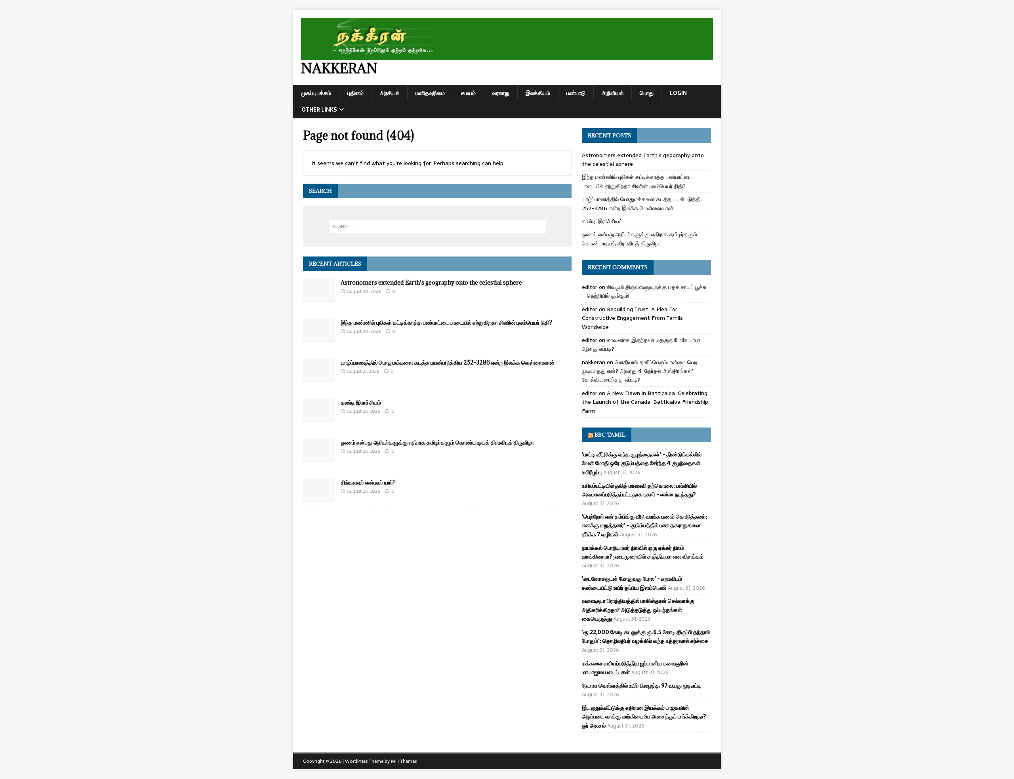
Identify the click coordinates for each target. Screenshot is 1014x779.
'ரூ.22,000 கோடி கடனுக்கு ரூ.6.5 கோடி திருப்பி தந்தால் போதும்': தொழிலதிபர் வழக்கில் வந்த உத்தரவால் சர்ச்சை (646, 636)
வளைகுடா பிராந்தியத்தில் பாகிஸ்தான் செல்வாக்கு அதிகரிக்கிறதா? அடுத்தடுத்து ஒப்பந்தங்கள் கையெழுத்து (638, 610)
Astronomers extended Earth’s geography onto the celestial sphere (431, 282)
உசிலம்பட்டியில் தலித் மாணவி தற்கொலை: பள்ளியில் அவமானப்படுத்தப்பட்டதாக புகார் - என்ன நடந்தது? (639, 490)
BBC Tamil (610, 434)
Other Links (319, 109)
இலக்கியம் (538, 93)
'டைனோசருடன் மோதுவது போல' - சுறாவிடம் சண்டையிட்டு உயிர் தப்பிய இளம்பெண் (632, 583)
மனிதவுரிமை (430, 93)
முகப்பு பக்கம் (316, 93)
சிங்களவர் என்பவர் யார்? (368, 482)
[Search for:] (437, 226)
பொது (647, 93)
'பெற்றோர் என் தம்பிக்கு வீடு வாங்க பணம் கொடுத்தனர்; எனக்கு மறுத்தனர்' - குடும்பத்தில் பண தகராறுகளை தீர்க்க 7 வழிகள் (644, 525)
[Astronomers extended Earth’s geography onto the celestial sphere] (319, 298)
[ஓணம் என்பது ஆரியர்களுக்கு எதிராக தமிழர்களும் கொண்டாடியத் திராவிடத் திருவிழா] (319, 458)
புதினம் (355, 93)
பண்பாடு (575, 93)
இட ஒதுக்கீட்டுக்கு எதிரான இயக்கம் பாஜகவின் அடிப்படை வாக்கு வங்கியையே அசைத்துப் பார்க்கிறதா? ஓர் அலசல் (644, 716)
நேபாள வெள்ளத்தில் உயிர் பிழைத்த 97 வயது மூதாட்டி (641, 685)
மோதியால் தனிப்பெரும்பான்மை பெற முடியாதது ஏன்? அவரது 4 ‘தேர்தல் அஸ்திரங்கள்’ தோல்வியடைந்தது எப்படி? (639, 371)
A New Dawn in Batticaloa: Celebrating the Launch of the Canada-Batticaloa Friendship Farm (645, 402)
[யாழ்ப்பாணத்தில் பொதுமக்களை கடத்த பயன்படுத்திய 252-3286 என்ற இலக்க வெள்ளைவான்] (319, 378)
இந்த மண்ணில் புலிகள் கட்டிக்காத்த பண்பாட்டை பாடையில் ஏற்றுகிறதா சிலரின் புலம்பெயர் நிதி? (446, 322)
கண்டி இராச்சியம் (361, 402)
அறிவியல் (612, 93)
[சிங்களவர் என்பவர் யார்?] (319, 498)
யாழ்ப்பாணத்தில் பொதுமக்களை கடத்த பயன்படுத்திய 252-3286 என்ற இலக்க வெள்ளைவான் (448, 362)
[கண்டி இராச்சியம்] (319, 418)
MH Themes (404, 761)
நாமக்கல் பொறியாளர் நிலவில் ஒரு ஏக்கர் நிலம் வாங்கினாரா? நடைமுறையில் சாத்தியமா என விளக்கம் (642, 552)
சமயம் (468, 93)
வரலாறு (500, 93)
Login (678, 93)
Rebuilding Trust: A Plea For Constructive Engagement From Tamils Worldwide (632, 318)
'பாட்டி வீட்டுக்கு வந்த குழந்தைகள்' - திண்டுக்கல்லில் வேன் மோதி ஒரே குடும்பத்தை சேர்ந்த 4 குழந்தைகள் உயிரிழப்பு (641, 463)
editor (589, 287)
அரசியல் (389, 93)
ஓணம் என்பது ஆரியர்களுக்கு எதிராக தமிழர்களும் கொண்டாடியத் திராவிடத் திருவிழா (437, 442)
